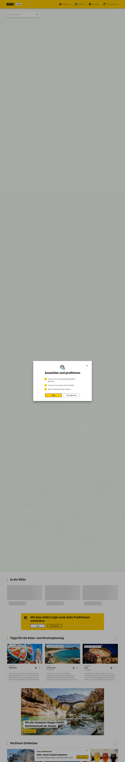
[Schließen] (87, 365)
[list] (62, 384)
